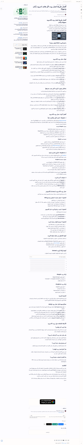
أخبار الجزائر (20, 16)
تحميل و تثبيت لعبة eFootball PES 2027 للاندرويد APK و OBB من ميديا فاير (20, 35)
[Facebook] (68, 440)
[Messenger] (61, 440)
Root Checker (57, 243)
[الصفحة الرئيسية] (81, 5)
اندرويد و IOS (20, 32)
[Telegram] (65, 440)
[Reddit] (54, 440)
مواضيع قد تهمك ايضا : (62, 256)
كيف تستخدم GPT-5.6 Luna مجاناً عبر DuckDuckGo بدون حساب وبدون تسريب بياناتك (21, 39)
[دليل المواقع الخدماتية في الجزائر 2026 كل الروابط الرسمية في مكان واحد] (20, 11)
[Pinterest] (56, 440)
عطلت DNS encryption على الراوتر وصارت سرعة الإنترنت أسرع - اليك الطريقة (21, 30)
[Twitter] (67, 440)
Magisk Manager (62, 120)
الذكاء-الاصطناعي (20, 37)
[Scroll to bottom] (2, 441)
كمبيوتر (21, 27)
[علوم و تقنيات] (61, 14)
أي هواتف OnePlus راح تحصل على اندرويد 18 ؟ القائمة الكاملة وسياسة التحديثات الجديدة (21, 25)
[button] (81, 1)
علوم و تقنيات (78, 1)
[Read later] (31, 14)
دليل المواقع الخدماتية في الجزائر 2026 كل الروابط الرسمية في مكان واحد (21, 19)
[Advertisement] (37, 27)
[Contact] (81, 18)
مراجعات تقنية (20, 22)
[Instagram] (60, 440)
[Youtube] (63, 440)
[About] (81, 16)
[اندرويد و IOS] (63, 421)
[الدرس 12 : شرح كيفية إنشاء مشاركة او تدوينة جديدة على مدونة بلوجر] (57, 416)
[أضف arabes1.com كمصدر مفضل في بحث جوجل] (47, 401)
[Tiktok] (58, 440)
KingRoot (64, 155)
